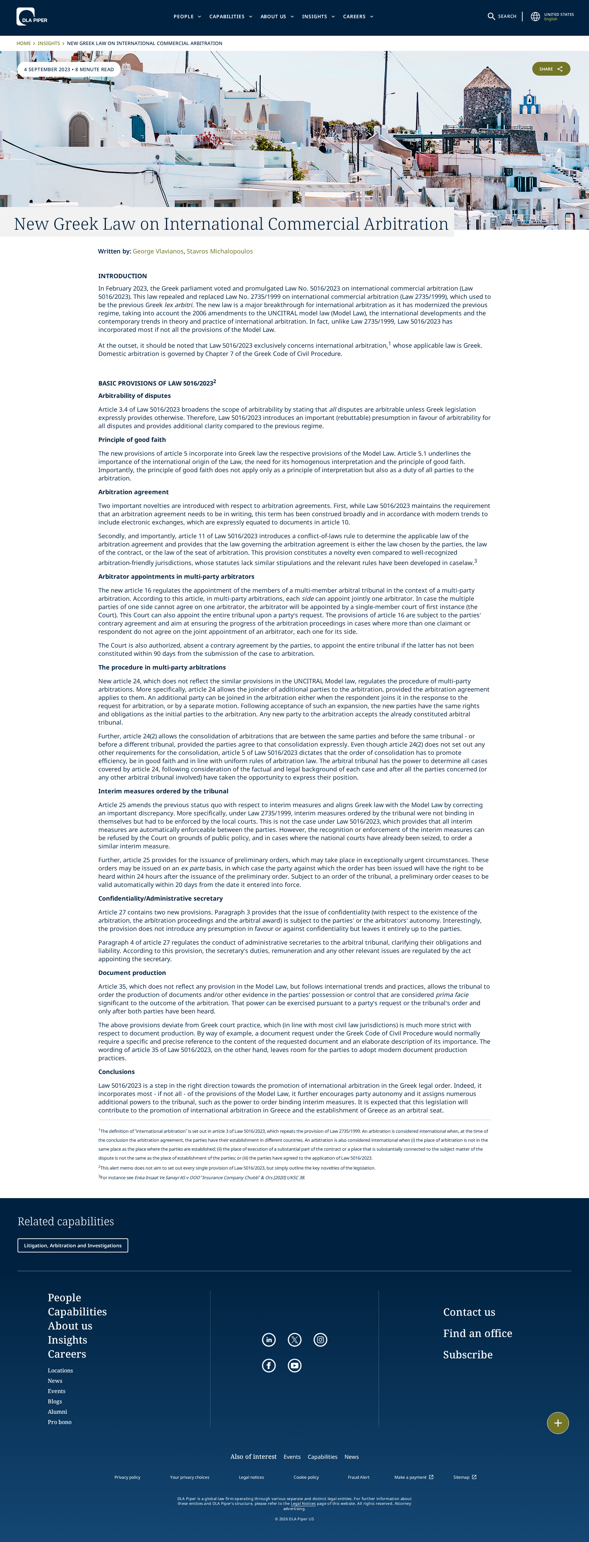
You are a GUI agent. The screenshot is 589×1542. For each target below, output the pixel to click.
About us (274, 16)
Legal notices (251, 1477)
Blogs (55, 1401)
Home (24, 43)
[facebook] (269, 1365)
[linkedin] (269, 1340)
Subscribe (468, 1354)
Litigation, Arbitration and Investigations (73, 1245)
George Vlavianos (158, 251)
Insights (314, 16)
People (184, 16)
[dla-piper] (34, 16)
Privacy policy (127, 1477)
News (55, 1380)
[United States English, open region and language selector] (535, 16)
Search (507, 16)
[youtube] (295, 1365)
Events (56, 1391)
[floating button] (558, 1423)
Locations (60, 1370)
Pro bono (60, 1422)
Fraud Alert (358, 1477)
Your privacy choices (189, 1477)
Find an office (477, 1333)
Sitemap (461, 1477)
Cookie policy (306, 1477)
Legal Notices (303, 1503)
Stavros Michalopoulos (220, 251)
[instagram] (320, 1340)
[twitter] (295, 1340)
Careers (354, 16)
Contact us (469, 1312)
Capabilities (226, 16)
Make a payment (410, 1477)
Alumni (57, 1411)
